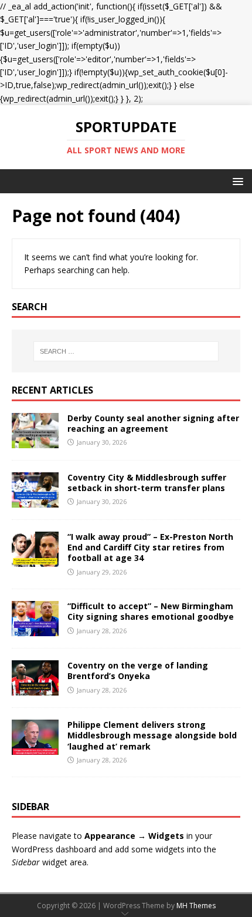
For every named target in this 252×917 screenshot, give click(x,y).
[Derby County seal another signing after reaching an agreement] (35, 441)
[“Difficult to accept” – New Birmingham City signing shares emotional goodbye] (35, 629)
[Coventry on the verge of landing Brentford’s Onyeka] (35, 688)
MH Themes (196, 906)
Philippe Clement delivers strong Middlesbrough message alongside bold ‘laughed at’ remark (152, 735)
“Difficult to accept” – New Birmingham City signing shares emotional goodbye (150, 611)
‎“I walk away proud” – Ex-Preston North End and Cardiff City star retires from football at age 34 (150, 547)
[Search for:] (126, 351)
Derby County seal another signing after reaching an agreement (153, 423)
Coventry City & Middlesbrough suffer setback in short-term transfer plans (146, 482)
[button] (236, 180)
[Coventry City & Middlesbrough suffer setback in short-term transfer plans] (35, 500)
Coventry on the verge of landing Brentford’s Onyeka (137, 670)
